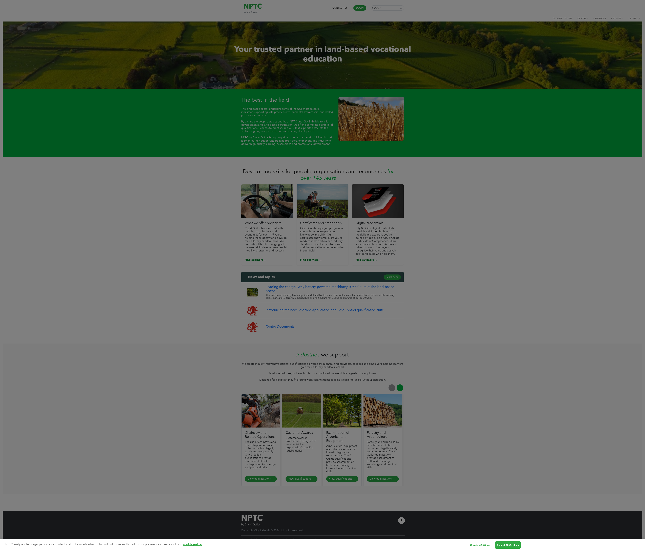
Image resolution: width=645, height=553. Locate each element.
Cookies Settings (480, 545)
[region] (322, 546)
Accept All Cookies (508, 545)
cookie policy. (192, 544)
